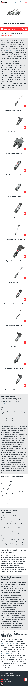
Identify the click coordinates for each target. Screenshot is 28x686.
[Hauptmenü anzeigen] (26, 2)
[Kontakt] (15, 2)
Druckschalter (5, 653)
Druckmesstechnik (16, 33)
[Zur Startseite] (4, 2)
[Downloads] (18, 2)
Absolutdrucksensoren (8, 406)
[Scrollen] (25, 679)
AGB (4, 683)
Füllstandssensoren (15, 651)
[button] (20, 2)
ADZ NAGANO (5, 33)
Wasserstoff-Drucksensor (9, 643)
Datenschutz (7, 681)
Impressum (6, 679)
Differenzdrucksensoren (10, 404)
